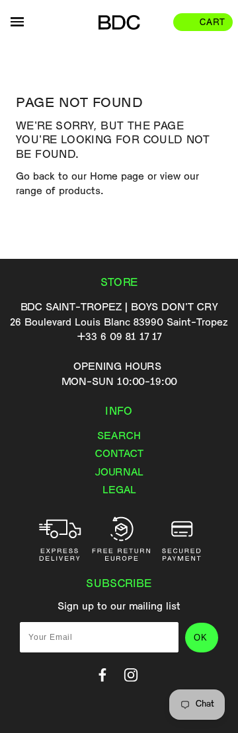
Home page (117, 177)
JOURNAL (119, 472)
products (79, 191)
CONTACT (119, 454)
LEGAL (119, 490)
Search (119, 436)
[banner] (119, 22)
